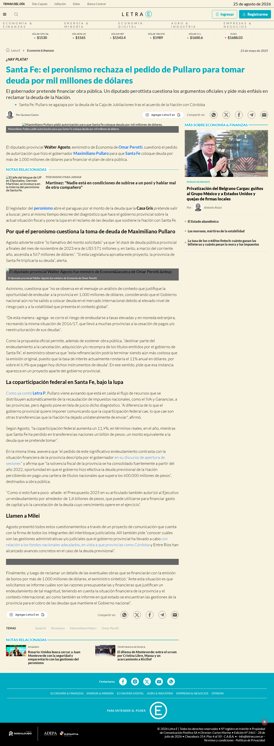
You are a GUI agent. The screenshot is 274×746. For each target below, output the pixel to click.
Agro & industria (184, 24)
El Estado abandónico (203, 221)
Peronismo (58, 628)
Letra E (15, 50)
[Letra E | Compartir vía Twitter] (226, 114)
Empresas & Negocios (238, 24)
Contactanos (107, 681)
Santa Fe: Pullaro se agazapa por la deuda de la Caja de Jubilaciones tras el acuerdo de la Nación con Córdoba (112, 104)
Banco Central (96, 4)
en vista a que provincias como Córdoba (115, 544)
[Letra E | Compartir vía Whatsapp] (213, 114)
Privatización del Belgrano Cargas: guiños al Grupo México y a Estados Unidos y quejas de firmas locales (225, 193)
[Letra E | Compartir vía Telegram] (251, 114)
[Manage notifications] (264, 722)
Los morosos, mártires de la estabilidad (216, 231)
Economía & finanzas (18, 24)
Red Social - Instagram (135, 681)
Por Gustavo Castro (27, 114)
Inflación (60, 4)
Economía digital (130, 24)
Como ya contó (26, 393)
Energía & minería (76, 24)
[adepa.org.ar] (50, 734)
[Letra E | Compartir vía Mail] (264, 114)
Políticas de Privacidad (250, 740)
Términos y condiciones (219, 740)
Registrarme (258, 14)
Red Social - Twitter (147, 681)
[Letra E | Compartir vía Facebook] (239, 114)
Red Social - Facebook (123, 681)
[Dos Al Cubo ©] (20, 734)
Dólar (76, 4)
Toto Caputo (39, 4)
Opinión (217, 693)
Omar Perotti (130, 147)
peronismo (43, 208)
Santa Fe (132, 153)
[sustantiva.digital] (69, 734)
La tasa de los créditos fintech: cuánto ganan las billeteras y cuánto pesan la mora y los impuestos (223, 242)
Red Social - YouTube (159, 681)
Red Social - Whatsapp (171, 681)
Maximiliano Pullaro (91, 153)
